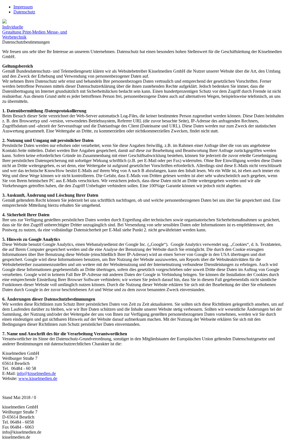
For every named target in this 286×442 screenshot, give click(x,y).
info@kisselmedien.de (36, 373)
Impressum (23, 6)
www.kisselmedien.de (37, 378)
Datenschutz (24, 11)
